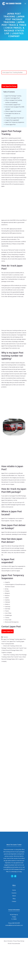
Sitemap (22, 941)
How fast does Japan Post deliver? (14, 118)
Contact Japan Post (10, 124)
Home (14, 890)
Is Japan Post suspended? (12, 120)
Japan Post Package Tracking (13, 96)
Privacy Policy (16, 941)
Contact (14, 901)
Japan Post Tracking (15, 641)
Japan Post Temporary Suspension (14, 122)
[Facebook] (12, 876)
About (14, 895)
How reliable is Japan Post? (12, 104)
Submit (5, 78)
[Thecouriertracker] (11, 3)
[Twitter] (15, 876)
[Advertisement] (14, 56)
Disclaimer (10, 941)
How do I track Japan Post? (12, 98)
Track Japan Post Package (9, 86)
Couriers (5, 637)
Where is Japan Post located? (13, 111)
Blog (14, 898)
